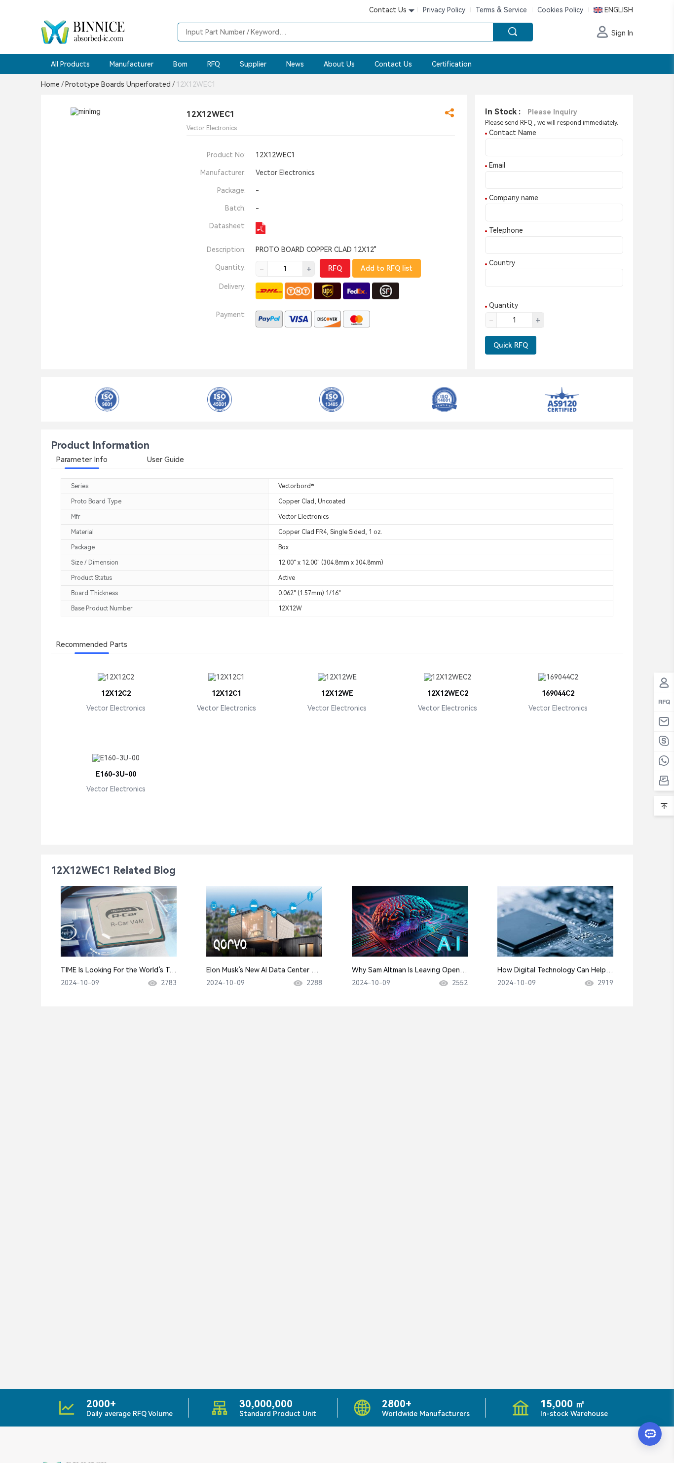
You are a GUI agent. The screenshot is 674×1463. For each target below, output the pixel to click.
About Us (339, 64)
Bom (180, 64)
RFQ (213, 64)
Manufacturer (131, 64)
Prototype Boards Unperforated (119, 84)
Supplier (253, 64)
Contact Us (393, 64)
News (295, 64)
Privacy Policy (444, 10)
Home (52, 84)
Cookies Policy (560, 10)
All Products (70, 64)
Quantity (502, 305)
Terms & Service (501, 10)
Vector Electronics (285, 173)
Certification (452, 64)
